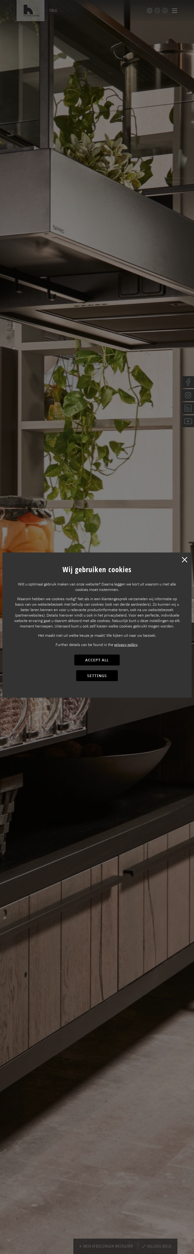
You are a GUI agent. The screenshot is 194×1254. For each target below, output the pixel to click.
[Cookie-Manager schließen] (185, 560)
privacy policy (125, 644)
